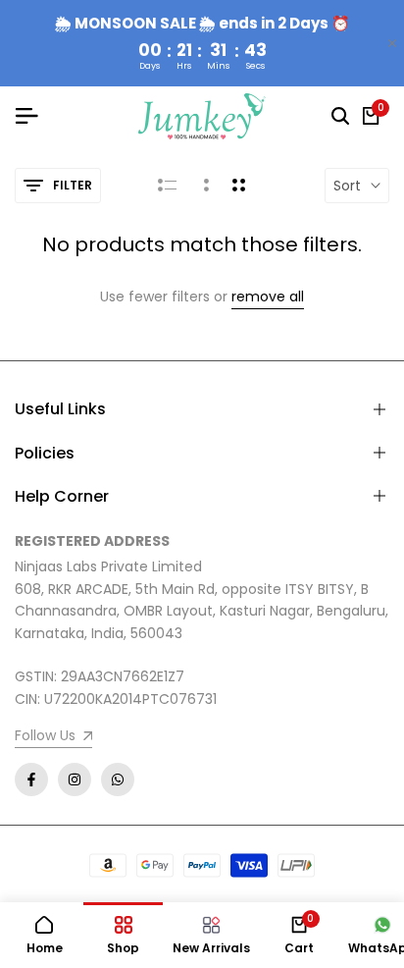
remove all (267, 297)
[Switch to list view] (167, 185)
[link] (53, 737)
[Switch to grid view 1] (204, 185)
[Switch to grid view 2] (238, 185)
